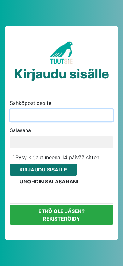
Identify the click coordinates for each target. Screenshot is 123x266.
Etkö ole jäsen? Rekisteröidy (61, 215)
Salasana (20, 130)
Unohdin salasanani (49, 181)
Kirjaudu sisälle (43, 169)
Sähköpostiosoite (30, 103)
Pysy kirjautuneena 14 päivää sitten (56, 157)
